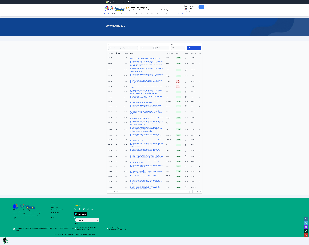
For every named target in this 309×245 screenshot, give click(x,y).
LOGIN (201, 7)
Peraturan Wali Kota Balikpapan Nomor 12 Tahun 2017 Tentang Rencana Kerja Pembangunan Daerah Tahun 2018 (146, 117)
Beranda (106, 14)
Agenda (177, 14)
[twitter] (306, 223)
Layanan (53, 215)
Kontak (184, 14)
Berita (52, 217)
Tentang (53, 205)
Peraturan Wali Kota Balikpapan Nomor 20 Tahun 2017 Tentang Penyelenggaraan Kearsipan (144, 161)
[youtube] (306, 235)
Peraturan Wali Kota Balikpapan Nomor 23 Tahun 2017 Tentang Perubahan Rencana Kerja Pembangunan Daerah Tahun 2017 (144, 176)
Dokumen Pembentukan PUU (144, 14)
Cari (190, 47)
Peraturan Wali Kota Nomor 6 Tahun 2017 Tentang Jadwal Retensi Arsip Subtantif (146, 86)
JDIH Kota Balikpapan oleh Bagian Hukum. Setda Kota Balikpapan (77, 234)
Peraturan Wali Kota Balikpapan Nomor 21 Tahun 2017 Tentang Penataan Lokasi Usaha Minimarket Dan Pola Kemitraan (146, 166)
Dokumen (110, 45)
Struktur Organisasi (57, 210)
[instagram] (306, 227)
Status (157, 45)
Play (76, 223)
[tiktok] (306, 231)
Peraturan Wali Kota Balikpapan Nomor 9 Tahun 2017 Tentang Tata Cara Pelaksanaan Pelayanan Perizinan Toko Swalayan (146, 101)
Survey (168, 14)
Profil (113, 14)
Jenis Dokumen (144, 45)
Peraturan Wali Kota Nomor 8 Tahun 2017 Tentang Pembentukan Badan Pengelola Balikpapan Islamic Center (146, 97)
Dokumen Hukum (124, 14)
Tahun (173, 45)
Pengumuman (55, 212)
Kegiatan (159, 14)
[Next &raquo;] (200, 191)
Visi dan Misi (54, 207)
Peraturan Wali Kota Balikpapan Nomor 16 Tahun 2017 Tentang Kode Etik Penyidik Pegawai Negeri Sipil (146, 139)
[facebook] (306, 219)
